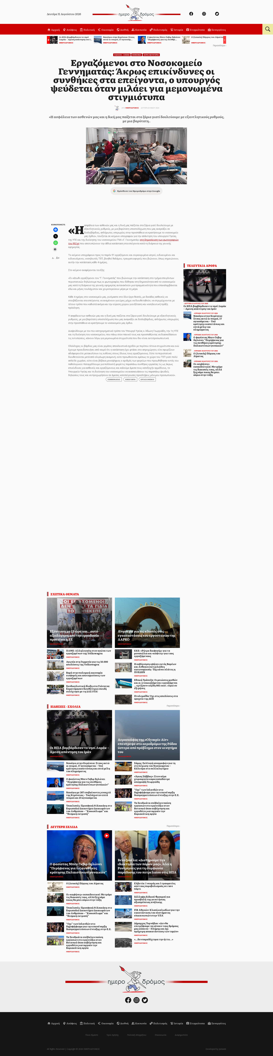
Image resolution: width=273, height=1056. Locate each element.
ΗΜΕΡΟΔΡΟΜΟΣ (132, 108)
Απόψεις (71, 29)
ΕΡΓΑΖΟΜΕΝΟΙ (147, 379)
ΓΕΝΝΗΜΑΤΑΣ (114, 379)
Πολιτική (89, 29)
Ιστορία (178, 29)
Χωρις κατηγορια (151, 55)
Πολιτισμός (160, 29)
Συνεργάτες (218, 29)
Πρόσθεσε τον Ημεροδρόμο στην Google (138, 190)
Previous (47, 40)
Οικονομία (107, 29)
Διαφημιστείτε (181, 1035)
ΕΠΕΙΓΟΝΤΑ (130, 379)
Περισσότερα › (219, 45)
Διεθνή (124, 29)
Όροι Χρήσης (113, 1035)
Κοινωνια (136, 55)
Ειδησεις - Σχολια (122, 55)
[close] (252, 11)
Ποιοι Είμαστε (91, 1035)
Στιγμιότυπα (197, 29)
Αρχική (55, 29)
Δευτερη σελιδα (64, 827)
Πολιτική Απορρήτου (136, 1035)
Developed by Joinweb (216, 1049)
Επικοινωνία (160, 1035)
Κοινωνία (141, 29)
